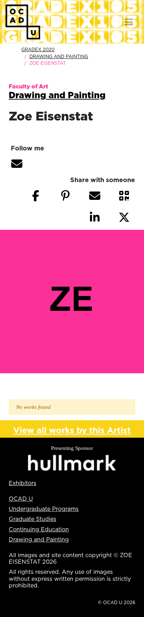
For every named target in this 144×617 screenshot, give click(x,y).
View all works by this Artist (72, 430)
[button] (17, 164)
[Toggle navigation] (128, 22)
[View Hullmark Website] (72, 463)
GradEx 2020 (38, 49)
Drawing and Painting (58, 56)
